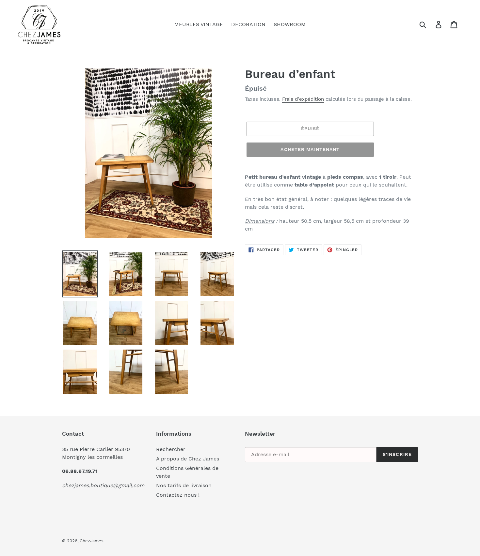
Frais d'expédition (303, 99)
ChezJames (92, 540)
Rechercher (170, 449)
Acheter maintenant (310, 149)
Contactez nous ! (178, 495)
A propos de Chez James (187, 459)
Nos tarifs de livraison (184, 485)
